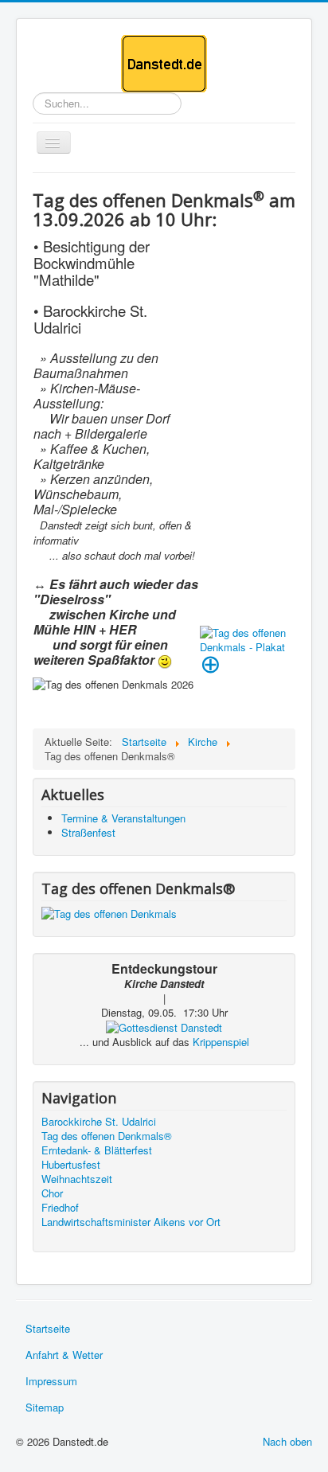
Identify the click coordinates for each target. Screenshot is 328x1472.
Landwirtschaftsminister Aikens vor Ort (131, 1222)
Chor (52, 1193)
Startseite (47, 1328)
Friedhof (60, 1208)
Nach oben (287, 1441)
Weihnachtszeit (76, 1179)
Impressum (51, 1380)
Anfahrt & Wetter (64, 1354)
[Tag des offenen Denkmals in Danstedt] (109, 912)
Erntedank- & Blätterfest (96, 1150)
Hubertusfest (70, 1165)
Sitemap (44, 1407)
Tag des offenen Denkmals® (106, 1136)
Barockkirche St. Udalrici (98, 1122)
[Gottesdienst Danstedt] (164, 1026)
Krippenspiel (221, 1041)
